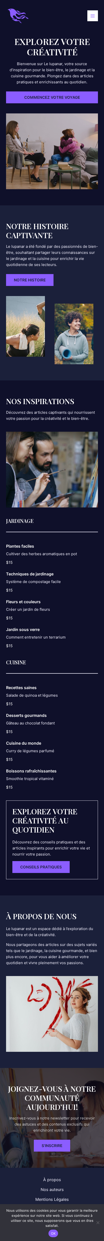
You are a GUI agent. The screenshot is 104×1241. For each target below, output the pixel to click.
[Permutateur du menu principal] (92, 15)
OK (53, 1233)
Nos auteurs (52, 1189)
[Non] (97, 1222)
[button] (52, 97)
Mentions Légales (52, 1199)
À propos (52, 1179)
